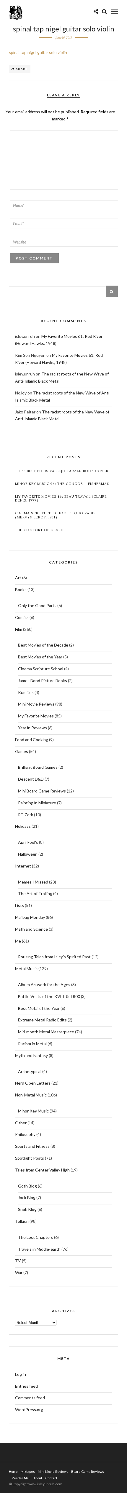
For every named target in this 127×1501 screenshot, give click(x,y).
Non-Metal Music (31, 1094)
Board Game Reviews (87, 1471)
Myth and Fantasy (31, 1055)
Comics (22, 617)
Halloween (28, 854)
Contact (51, 1478)
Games (21, 751)
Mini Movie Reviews (36, 703)
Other (21, 1122)
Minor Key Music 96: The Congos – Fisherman (62, 484)
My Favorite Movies (36, 715)
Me (18, 940)
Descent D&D (31, 778)
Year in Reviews (32, 727)
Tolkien (22, 1221)
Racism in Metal (32, 1043)
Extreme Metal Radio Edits (42, 1019)
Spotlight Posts (29, 1158)
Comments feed (30, 1397)
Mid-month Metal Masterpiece (46, 1031)
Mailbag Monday (30, 917)
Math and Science (31, 929)
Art (18, 577)
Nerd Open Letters (33, 1082)
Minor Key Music (33, 1110)
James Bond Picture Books (42, 680)
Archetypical (29, 1071)
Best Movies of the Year (40, 656)
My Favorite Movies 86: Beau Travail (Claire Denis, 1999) (61, 498)
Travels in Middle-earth (39, 1249)
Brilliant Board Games (38, 767)
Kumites (26, 692)
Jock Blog (26, 1197)
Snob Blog (27, 1209)
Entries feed (26, 1386)
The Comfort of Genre (39, 530)
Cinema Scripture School (40, 668)
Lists (19, 905)
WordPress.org (29, 1409)
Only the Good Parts (37, 605)
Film (18, 629)
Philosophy (25, 1134)
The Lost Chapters (35, 1237)
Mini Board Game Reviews (42, 790)
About (37, 1478)
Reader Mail (21, 1478)
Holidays (23, 826)
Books (21, 589)
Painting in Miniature (37, 802)
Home (13, 1471)
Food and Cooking (31, 739)
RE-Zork (25, 814)
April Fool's (28, 842)
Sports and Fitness (32, 1146)
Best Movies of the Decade (43, 644)
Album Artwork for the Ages (44, 984)
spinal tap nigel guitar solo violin (38, 52)
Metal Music (26, 968)
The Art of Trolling (35, 893)
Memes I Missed (33, 881)
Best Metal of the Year (39, 1008)
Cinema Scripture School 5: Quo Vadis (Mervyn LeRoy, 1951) (55, 515)
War (18, 1272)
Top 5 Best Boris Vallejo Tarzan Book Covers (63, 471)
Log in (20, 1374)
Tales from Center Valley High (42, 1169)
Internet (23, 865)
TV (18, 1260)
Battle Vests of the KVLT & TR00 (49, 996)
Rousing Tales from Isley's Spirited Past (54, 956)
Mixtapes (28, 1471)
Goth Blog (27, 1185)
